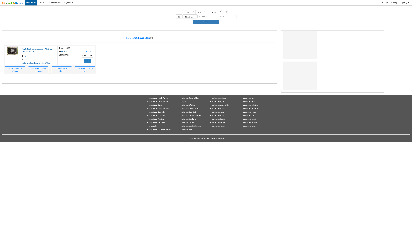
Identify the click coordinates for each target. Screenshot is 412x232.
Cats (25, 59)
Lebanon (64, 51)
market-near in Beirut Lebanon (85, 69)
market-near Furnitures (156, 119)
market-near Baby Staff (188, 112)
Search (41, 3)
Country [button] (394, 3)
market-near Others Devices (158, 101)
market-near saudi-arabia (220, 105)
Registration (68, 3)
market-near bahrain (218, 108)
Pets (25, 56)
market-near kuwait (218, 119)
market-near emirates (219, 98)
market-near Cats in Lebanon (38, 69)
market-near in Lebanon (61, 69)
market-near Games (155, 105)
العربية (406, 3)
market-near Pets (27, 63)
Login (385, 3)
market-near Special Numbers (159, 108)
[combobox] (190, 12)
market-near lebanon (250, 122)
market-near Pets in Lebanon (15, 69)
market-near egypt (218, 101)
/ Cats (48, 63)
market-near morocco (250, 108)
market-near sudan (249, 112)
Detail (87, 61)
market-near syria (249, 115)
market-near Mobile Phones (158, 98)
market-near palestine (250, 105)
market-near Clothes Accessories (160, 129)
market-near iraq (248, 98)
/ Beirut (43, 63)
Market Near (31, 3)
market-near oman (218, 112)
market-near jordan (218, 122)
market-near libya (249, 101)
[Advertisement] (301, 45)
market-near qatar (218, 115)
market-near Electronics (157, 112)
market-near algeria (249, 119)
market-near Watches (188, 105)
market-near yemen (218, 126)
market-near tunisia (249, 126)
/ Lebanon (36, 63)
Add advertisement (54, 3)
